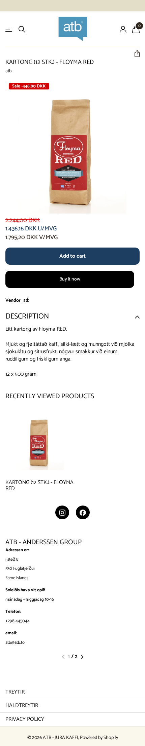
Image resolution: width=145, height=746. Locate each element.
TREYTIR (15, 692)
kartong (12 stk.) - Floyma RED (39, 486)
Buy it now (69, 279)
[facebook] (83, 512)
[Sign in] (122, 29)
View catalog (9, 29)
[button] (134, 53)
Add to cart (72, 256)
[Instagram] (62, 512)
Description (27, 316)
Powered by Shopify (99, 738)
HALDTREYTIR (21, 705)
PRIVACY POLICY (24, 719)
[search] (22, 29)
